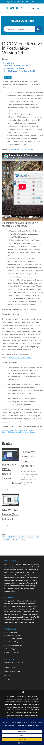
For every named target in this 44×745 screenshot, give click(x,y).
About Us (7, 680)
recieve (30, 537)
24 (4, 537)
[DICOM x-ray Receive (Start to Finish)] (10, 500)
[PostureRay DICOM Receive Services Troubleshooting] (10, 454)
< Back (7, 77)
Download (31, 430)
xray (22, 539)
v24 (37, 537)
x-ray (15, 539)
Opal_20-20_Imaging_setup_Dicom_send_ (15, 432)
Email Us (7, 676)
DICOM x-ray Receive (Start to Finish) (10, 514)
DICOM (12, 537)
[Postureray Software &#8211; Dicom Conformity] (31, 467)
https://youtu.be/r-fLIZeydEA (22, 149)
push (21, 537)
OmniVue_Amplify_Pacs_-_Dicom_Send (14, 430)
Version (6, 539)
